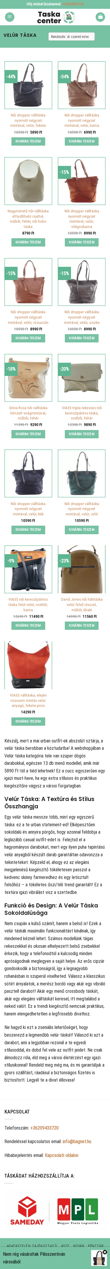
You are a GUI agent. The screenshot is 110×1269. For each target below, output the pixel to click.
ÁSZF (65, 1246)
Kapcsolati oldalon (61, 1155)
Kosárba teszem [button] (28, 141)
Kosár (78, 1246)
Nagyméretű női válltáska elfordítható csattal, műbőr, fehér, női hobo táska (28, 219)
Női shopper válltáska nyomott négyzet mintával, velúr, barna (82, 120)
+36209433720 (73, 4)
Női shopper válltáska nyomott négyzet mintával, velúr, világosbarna (82, 219)
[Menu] (9, 17)
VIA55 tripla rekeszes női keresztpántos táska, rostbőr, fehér (82, 412)
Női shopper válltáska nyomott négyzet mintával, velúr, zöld (82, 508)
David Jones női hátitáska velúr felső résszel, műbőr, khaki (82, 604)
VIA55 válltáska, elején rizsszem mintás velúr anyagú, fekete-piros (28, 700)
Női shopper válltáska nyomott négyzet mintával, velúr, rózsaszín (28, 316)
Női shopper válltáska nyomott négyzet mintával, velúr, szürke (82, 316)
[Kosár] (100, 17)
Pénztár (95, 1246)
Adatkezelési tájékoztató (32, 1246)
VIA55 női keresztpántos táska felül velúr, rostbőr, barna (28, 604)
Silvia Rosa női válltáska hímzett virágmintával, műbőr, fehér (28, 412)
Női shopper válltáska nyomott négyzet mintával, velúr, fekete (28, 120)
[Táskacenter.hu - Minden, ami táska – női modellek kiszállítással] (55, 17)
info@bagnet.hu (77, 1141)
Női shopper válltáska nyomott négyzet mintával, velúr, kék (28, 508)
